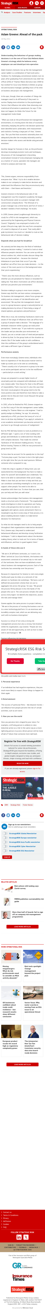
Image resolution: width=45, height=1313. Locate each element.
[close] (43, 42)
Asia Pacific (22, 8)
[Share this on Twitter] (8, 47)
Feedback (23, 1247)
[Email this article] (18, 47)
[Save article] (42, 47)
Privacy (6, 1218)
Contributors (10, 1247)
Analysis (7, 12)
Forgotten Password (25, 1245)
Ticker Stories (28, 805)
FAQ (4, 1227)
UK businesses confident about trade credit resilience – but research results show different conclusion (9, 1009)
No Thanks (15, 661)
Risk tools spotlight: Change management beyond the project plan (33, 971)
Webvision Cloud (28, 1308)
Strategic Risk (15, 805)
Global (7, 8)
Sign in (14, 42)
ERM (6, 805)
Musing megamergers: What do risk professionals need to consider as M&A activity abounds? (11, 972)
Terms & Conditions (10, 1215)
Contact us (7, 1212)
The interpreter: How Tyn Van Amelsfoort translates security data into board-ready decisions (32, 1047)
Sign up (7, 857)
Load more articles (22, 927)
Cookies (6, 1224)
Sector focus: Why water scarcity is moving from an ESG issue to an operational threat (33, 1007)
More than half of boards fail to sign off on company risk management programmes (27, 914)
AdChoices (7, 1221)
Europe (37, 8)
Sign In (11, 1245)
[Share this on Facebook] (3, 47)
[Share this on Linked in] (13, 47)
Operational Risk (9, 29)
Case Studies (17, 12)
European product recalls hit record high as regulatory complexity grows (10, 1044)
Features (27, 12)
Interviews (37, 12)
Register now (22, 763)
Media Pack (33, 1247)
